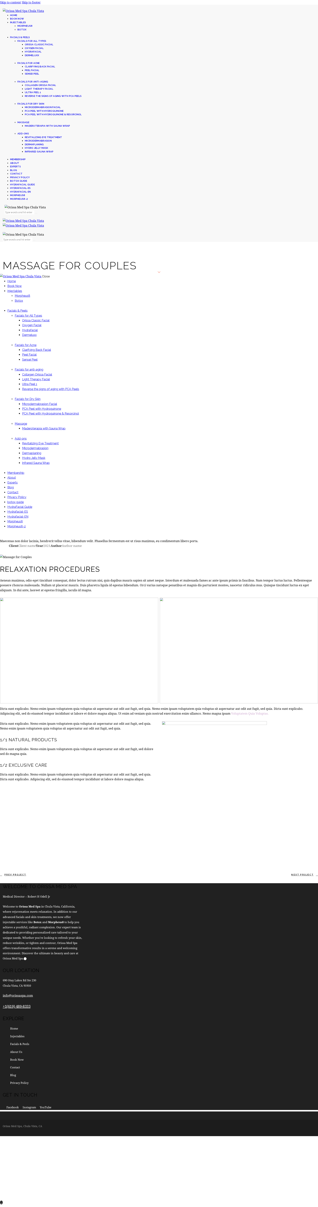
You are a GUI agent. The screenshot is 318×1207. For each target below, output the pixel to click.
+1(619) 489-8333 (17, 1006)
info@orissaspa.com (18, 995)
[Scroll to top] (1, 1202)
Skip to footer (31, 2)
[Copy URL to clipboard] (43, 551)
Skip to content (10, 2)
